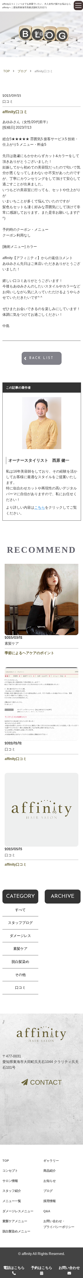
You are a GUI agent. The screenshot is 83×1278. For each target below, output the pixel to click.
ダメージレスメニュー (17, 1211)
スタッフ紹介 (11, 1191)
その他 (20, 975)
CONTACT (46, 1082)
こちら (39, 507)
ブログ (22, 71)
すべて (20, 910)
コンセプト (10, 1170)
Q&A (46, 1211)
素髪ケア (20, 948)
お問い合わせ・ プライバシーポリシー (58, 1224)
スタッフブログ (20, 923)
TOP (6, 71)
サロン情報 (10, 1181)
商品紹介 (49, 1170)
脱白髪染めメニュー (16, 1231)
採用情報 (49, 1201)
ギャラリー (51, 1160)
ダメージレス (20, 936)
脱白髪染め (20, 962)
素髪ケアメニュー (14, 1221)
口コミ (20, 987)
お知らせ (49, 1181)
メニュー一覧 (11, 1201)
